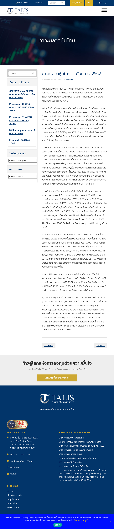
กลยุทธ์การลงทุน (14, 499)
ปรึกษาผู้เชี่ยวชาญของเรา (57, 377)
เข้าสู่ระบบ (76, 2)
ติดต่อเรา (39, 2)
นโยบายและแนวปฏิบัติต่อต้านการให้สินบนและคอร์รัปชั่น (81, 445)
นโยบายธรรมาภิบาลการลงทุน (71, 437)
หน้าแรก (10, 491)
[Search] (33, 73)
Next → (100, 345)
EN (106, 2)
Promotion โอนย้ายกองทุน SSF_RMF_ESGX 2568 (21, 107)
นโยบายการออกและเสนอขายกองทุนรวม (76, 450)
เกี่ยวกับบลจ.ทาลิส (14, 495)
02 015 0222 (23, 2)
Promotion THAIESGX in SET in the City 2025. (21, 120)
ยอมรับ (57, 525)
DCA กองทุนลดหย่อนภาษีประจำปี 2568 (22, 132)
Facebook (14, 467)
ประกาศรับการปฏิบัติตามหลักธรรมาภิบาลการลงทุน (80, 441)
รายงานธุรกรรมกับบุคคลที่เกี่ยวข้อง (74, 466)
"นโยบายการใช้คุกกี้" (80, 520)
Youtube (14, 473)
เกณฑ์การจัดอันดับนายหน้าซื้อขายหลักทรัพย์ (77, 458)
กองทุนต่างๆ (12, 503)
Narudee (69, 79)
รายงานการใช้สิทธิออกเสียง (70, 462)
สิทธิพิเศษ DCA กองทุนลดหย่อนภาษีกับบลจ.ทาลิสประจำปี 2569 (22, 94)
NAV (89, 2)
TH (100, 2)
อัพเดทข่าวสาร (13, 507)
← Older (48, 345)
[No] (110, 521)
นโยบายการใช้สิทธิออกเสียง (70, 454)
